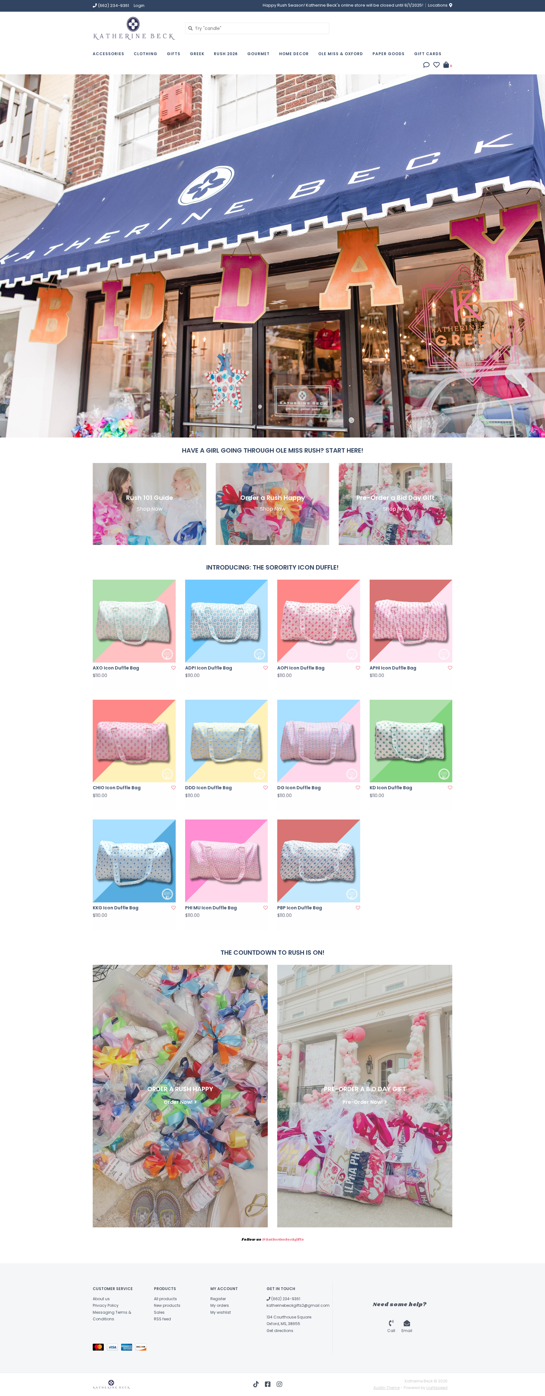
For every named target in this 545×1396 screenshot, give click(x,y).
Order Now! (178, 1101)
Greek (197, 53)
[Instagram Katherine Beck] (279, 1384)
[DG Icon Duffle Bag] (318, 741)
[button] (426, 65)
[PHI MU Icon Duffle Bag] (226, 861)
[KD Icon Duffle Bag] (411, 741)
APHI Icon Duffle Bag (393, 668)
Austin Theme (386, 1387)
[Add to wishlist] (173, 668)
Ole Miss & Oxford (340, 53)
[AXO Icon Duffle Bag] (134, 621)
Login (139, 6)
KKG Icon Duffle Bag (115, 908)
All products (165, 1298)
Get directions (280, 1330)
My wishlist (220, 1312)
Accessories (108, 53)
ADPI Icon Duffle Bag (208, 668)
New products (167, 1305)
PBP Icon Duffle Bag (299, 908)
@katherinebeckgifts (283, 1239)
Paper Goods (388, 53)
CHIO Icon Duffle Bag (117, 788)
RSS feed (162, 1319)
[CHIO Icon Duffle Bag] (134, 741)
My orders (219, 1305)
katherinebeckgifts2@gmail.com (298, 1305)
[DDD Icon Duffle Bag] (226, 741)
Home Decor (294, 53)
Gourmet (258, 53)
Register (218, 1298)
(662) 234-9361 (285, 1298)
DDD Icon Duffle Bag (208, 788)
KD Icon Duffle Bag (391, 788)
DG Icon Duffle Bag (299, 788)
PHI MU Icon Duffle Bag (211, 908)
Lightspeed (437, 1387)
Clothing (145, 53)
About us (101, 1298)
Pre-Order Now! (363, 1101)
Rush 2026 (226, 53)
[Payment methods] (100, 1348)
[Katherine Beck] (134, 28)
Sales (159, 1312)
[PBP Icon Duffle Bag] (318, 861)
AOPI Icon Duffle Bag (301, 668)
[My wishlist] (436, 65)
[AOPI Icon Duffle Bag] (318, 621)
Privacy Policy (106, 1305)
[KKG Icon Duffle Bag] (134, 861)
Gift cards (428, 53)
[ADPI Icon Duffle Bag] (226, 621)
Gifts (173, 53)
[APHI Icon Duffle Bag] (411, 621)
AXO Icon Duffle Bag (116, 668)
